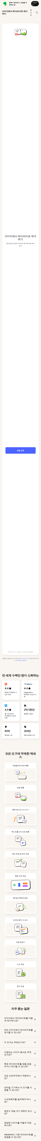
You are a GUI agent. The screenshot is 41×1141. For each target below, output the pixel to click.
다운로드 (34, 4)
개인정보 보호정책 (21, 660)
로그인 (31, 12)
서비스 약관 (26, 658)
